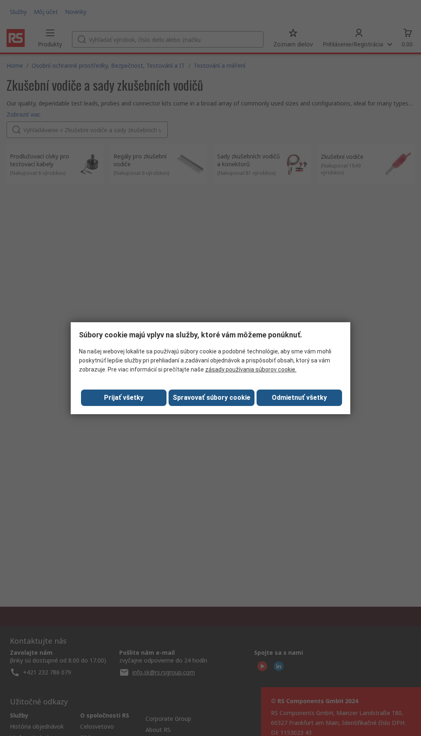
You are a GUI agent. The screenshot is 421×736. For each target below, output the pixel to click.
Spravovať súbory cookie (211, 397)
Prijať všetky (123, 397)
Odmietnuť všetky (299, 397)
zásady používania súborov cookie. (250, 369)
